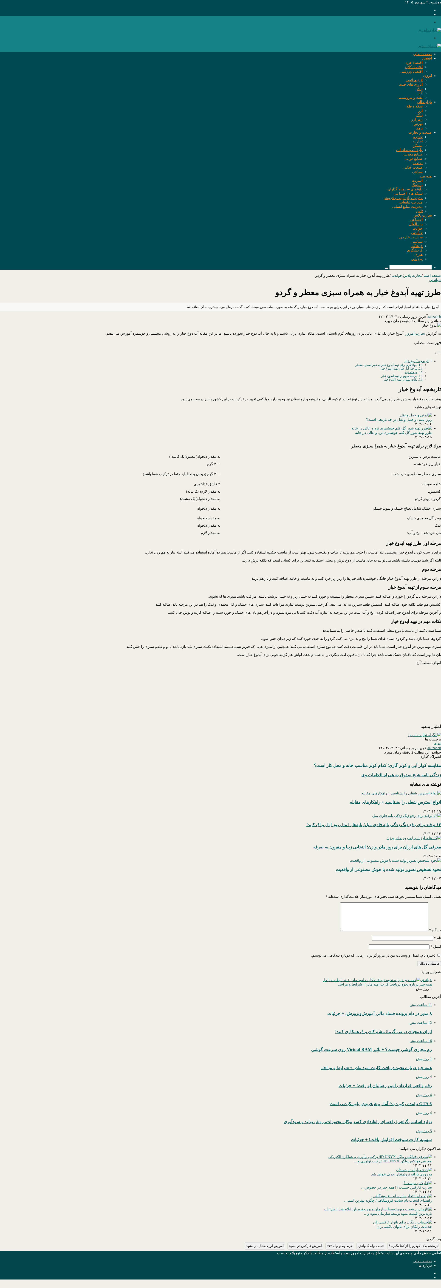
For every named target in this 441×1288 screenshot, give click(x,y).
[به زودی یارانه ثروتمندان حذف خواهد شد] (414, 1170)
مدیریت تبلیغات (411, 202)
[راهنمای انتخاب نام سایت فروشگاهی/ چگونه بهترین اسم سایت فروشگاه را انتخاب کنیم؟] (402, 1196)
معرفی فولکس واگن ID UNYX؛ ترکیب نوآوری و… (393, 1161)
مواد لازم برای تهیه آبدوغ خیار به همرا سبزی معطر (386, 365)
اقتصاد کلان (414, 67)
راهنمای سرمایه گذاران (405, 189)
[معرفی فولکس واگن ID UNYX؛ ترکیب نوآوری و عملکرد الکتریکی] (380, 1157)
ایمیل (435, 947)
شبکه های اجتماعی (408, 193)
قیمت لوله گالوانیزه (371, 1246)
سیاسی (417, 241)
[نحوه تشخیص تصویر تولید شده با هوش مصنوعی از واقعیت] (395, 860)
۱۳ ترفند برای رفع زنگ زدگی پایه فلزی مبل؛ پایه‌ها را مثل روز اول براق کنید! (373, 824)
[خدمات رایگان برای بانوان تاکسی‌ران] (402, 1222)
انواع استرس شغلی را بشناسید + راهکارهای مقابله (395, 802)
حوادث (418, 228)
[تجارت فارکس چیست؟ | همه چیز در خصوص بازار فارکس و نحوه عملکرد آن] (418, 1183)
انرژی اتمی (414, 80)
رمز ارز (417, 119)
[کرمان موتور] (429, 46)
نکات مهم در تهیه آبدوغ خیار (400, 379)
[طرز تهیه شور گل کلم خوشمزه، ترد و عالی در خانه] (391, 428)
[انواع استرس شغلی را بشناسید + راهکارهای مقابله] (401, 793)
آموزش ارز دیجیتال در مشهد (265, 1246)
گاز (420, 93)
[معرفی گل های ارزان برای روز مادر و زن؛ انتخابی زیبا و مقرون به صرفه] (414, 838)
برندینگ (417, 185)
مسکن (418, 145)
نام (437, 938)
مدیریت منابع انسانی (407, 207)
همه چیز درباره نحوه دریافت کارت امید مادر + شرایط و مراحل (385, 984)
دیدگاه (435, 930)
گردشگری (415, 250)
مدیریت (426, 176)
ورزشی (417, 259)
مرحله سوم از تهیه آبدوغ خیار (399, 376)
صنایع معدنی (413, 154)
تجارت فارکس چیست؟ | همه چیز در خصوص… (396, 1187)
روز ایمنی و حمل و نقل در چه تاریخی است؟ (399, 419)
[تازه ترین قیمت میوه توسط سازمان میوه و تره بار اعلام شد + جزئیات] (378, 1209)
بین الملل (416, 224)
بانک (419, 115)
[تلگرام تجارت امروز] (424, 735)
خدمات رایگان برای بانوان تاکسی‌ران (404, 1227)
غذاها (437, 744)
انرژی (427, 76)
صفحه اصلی (422, 54)
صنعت (418, 163)
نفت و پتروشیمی (410, 97)
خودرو (418, 137)
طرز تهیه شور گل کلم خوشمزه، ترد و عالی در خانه (393, 433)
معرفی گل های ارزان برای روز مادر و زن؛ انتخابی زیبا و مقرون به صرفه (377, 847)
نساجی (417, 172)
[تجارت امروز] (429, 30)
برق (420, 89)
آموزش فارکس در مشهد (305, 1246)
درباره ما (425, 1265)
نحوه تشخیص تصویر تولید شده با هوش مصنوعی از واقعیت (388, 869)
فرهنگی (417, 246)
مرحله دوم (410, 372)
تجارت (418, 141)
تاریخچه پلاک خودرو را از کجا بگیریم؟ (413, 1246)
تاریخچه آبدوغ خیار (416, 361)
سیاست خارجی (411, 237)
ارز (420, 111)
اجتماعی (416, 220)
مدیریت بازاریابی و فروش (403, 198)
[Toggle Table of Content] (437, 353)
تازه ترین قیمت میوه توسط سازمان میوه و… (398, 1213)
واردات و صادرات (409, 150)
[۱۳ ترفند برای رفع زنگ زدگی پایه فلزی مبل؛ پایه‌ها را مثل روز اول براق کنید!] (406, 816)
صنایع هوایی (414, 159)
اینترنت (417, 180)
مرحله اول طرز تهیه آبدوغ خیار (398, 368)
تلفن (419, 211)
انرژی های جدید (411, 84)
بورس (418, 124)
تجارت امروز (415, 333)
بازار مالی (424, 102)
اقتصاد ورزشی (411, 71)
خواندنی (417, 233)
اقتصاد (427, 58)
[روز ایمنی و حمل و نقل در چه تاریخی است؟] (416, 415)
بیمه (419, 128)
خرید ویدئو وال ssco (340, 1246)
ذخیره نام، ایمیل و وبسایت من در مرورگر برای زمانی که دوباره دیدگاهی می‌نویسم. (373, 955)
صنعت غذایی (413, 167)
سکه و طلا (415, 106)
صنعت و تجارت (420, 132)
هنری (419, 255)
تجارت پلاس (422, 215)
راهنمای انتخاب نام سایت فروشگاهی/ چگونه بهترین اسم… (388, 1200)
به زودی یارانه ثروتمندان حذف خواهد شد (401, 1174)
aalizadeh (434, 317)
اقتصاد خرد (414, 63)
